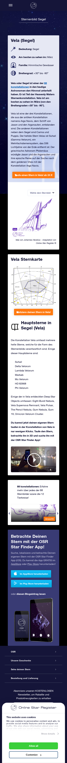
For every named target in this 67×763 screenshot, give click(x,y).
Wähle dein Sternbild (40, 193)
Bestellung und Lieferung (24, 678)
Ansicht (49, 518)
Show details (48, 733)
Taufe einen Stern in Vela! (33, 174)
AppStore (16, 564)
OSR (13, 651)
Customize (32, 754)
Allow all (33, 746)
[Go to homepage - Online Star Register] (33, 5)
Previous (9, 513)
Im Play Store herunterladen (34, 583)
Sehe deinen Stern (20, 669)
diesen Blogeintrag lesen (31, 593)
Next (57, 513)
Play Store (33, 564)
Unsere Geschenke (21, 660)
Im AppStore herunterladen (34, 573)
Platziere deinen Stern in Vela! (33, 312)
